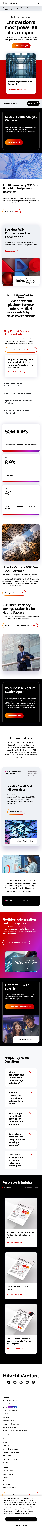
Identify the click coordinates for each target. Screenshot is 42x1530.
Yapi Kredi (27, 900)
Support (5, 1442)
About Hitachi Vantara (9, 1400)
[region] (21, 1513)
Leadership (6, 1417)
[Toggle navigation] (38, 3)
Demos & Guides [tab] (31, 1188)
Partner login (6, 1484)
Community (6, 1446)
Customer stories (7, 1474)
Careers (4, 1407)
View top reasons (13, 1349)
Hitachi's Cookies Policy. (22, 1513)
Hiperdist (9, 900)
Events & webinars (8, 1414)
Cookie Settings (21, 1525)
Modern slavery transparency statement (15, 1431)
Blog (3, 1481)
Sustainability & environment (11, 1404)
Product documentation (10, 1449)
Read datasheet (13, 1242)
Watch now (12, 142)
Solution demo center (9, 1487)
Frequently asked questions (11, 1452)
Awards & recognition (9, 1427)
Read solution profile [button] (15, 372)
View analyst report (15, 89)
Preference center (8, 1421)
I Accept (21, 1519)
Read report (12, 716)
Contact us (5, 1434)
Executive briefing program (11, 1424)
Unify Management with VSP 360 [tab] (13, 772)
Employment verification (10, 1459)
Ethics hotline (6, 1456)
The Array (5, 1477)
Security (5, 1462)
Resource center (7, 1471)
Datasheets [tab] (8, 1188)
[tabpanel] (21, 812)
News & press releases (9, 1411)
